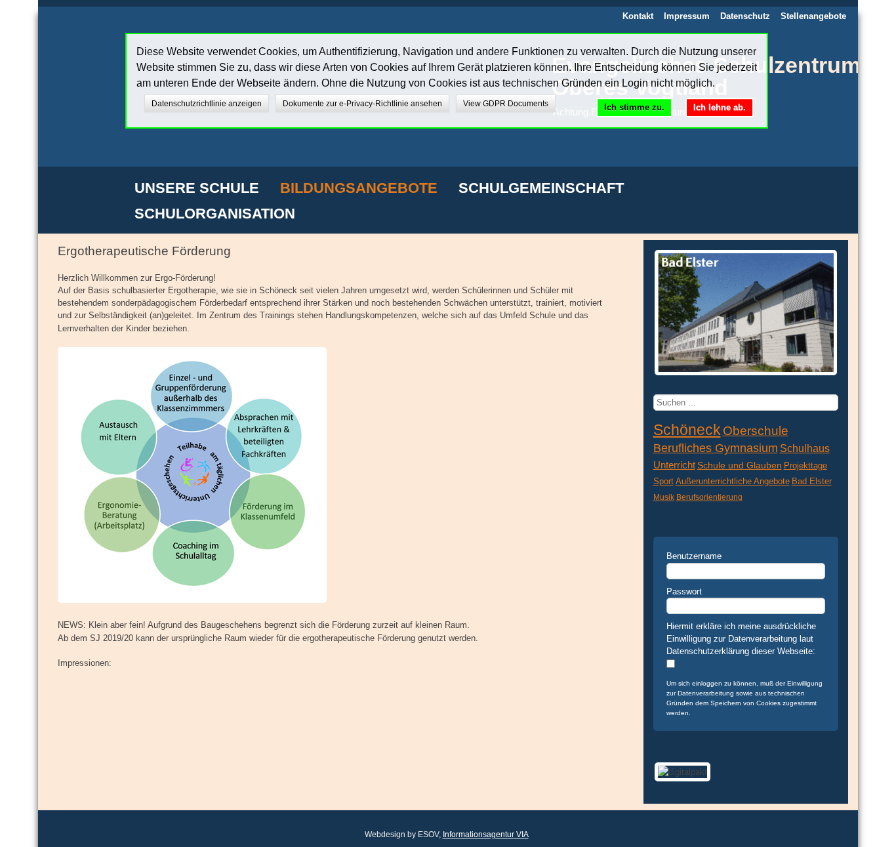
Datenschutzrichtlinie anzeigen (207, 103)
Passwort (684, 591)
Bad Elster (812, 481)
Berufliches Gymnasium (715, 448)
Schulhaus (805, 448)
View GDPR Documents (505, 103)
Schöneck (687, 429)
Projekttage (805, 465)
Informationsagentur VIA (486, 834)
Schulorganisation (214, 214)
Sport (663, 481)
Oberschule (755, 431)
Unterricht (674, 464)
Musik (663, 497)
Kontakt (637, 16)
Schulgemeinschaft (541, 189)
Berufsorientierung (709, 497)
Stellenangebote (813, 16)
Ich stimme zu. (634, 107)
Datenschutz (745, 16)
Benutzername (694, 556)
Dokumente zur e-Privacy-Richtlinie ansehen (362, 103)
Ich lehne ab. (719, 107)
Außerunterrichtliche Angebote (733, 481)
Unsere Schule (196, 189)
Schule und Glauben (739, 465)
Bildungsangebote (359, 189)
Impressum (687, 16)
